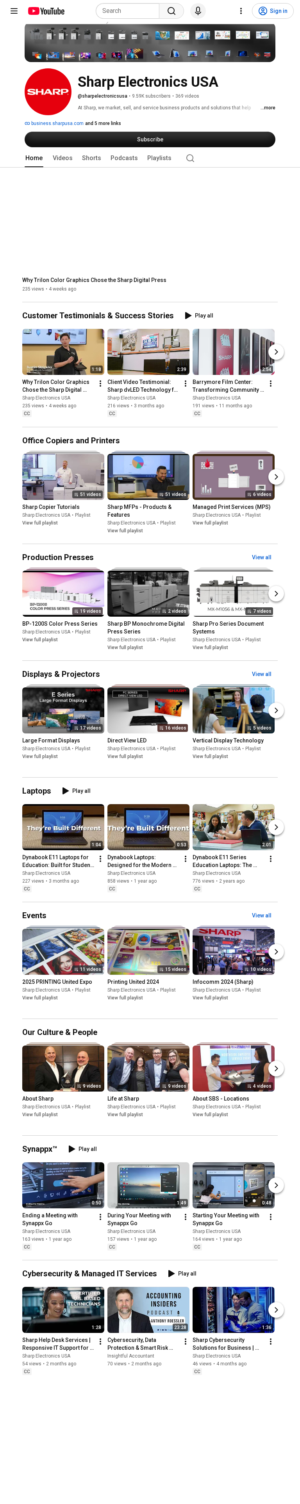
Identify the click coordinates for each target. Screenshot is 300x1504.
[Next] (276, 352)
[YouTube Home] (46, 11)
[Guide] (14, 11)
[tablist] (150, 158)
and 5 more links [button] (103, 123)
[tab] (34, 158)
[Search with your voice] (198, 11)
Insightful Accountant (130, 1356)
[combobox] (129, 11)
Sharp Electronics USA (46, 398)
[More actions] (100, 384)
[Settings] (241, 11)
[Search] (171, 11)
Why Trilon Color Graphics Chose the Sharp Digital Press (94, 280)
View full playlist (40, 523)
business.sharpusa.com (57, 123)
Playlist (83, 515)
